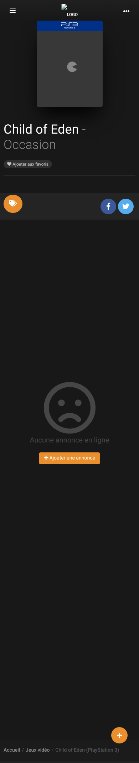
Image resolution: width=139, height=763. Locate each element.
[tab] (13, 204)
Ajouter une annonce (71, 458)
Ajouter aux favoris (29, 164)
